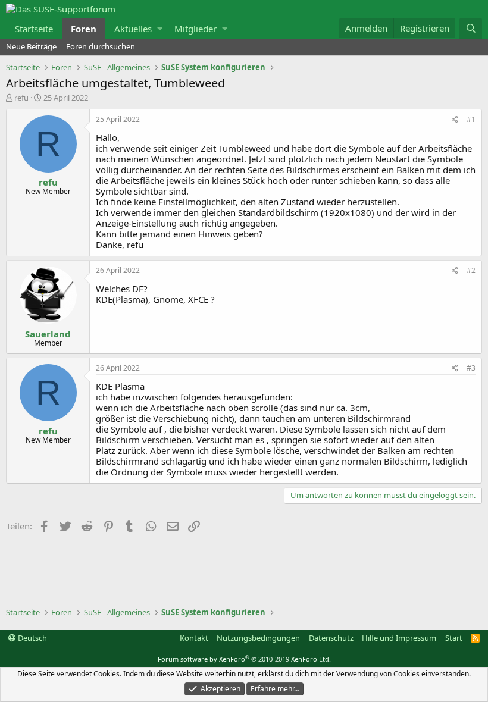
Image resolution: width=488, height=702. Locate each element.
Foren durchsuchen (100, 46)
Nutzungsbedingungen (258, 637)
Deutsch (31, 637)
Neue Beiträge (31, 46)
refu (21, 97)
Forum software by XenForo (244, 658)
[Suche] (470, 28)
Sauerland (48, 334)
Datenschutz (331, 637)
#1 (471, 119)
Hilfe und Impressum (399, 637)
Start (453, 637)
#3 (471, 368)
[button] (159, 28)
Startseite (34, 29)
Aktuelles (133, 29)
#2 (471, 270)
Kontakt (194, 637)
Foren (83, 29)
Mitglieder (195, 29)
